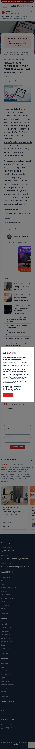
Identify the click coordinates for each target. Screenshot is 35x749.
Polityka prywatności (22, 395)
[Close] (30, 351)
